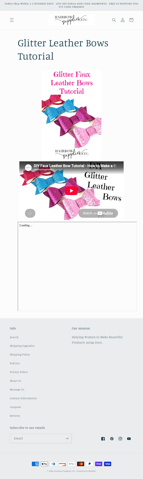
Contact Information (23, 398)
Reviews (15, 415)
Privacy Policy (19, 371)
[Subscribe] (67, 438)
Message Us (17, 389)
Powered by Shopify (86, 471)
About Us (15, 380)
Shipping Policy (20, 354)
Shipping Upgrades (22, 345)
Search (14, 337)
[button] (11, 20)
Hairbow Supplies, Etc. (65, 471)
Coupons (15, 406)
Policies (15, 363)
